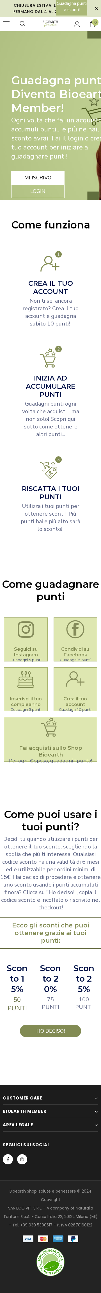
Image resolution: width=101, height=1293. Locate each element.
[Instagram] (22, 1159)
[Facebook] (8, 1159)
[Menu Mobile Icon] (6, 24)
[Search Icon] (22, 24)
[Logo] (51, 23)
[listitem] (26, 639)
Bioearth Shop (23, 1191)
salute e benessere (57, 1191)
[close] (96, 8)
